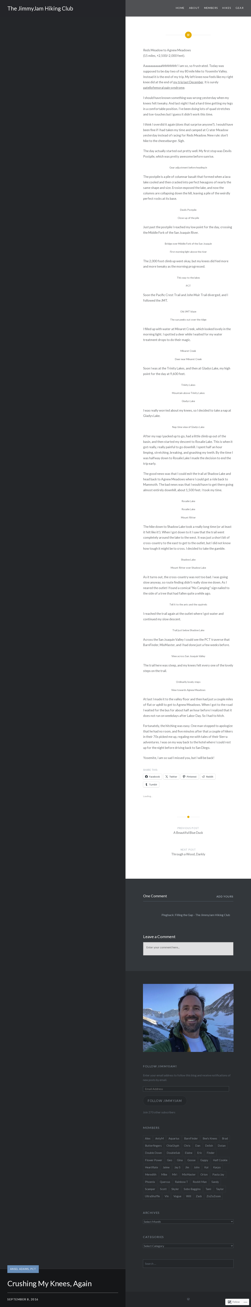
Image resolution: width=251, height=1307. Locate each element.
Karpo (217, 1167)
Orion (204, 1174)
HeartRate (151, 1167)
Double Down (153, 1152)
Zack (199, 1196)
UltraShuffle (152, 1196)
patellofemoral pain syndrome (163, 88)
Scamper (150, 1189)
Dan (197, 1145)
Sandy (215, 1181)
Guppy (204, 1160)
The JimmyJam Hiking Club (40, 8)
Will (188, 1196)
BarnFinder (191, 1138)
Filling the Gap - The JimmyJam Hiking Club (202, 915)
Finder (211, 1152)
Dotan (222, 1145)
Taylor (220, 1189)
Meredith (150, 1174)
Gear (240, 7)
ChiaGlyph (172, 1145)
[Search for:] (188, 1263)
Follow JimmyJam (165, 1101)
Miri (174, 1174)
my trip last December (188, 82)
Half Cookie (220, 1160)
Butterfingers (153, 1145)
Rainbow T (181, 1181)
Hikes (226, 7)
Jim (187, 1167)
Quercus (165, 1181)
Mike (164, 1174)
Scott (163, 1189)
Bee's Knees (210, 1138)
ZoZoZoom (214, 1196)
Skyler (175, 1189)
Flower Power (153, 1160)
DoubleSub (173, 1152)
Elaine (188, 1152)
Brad (225, 1138)
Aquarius (173, 1138)
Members (211, 7)
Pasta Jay (218, 1174)
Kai (206, 1167)
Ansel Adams (19, 1268)
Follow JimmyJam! (160, 1066)
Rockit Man (200, 1181)
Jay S (177, 1167)
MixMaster (189, 1174)
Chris (187, 1145)
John (197, 1167)
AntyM (159, 1138)
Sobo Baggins (192, 1189)
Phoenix (150, 1181)
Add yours (225, 896)
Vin (167, 1196)
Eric (199, 1152)
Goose (191, 1160)
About (194, 7)
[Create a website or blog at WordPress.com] (188, 1299)
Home (180, 7)
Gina (180, 1160)
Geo (169, 1160)
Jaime (166, 1167)
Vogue (177, 1196)
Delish (209, 1145)
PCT (33, 1268)
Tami (208, 1189)
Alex (147, 1138)
